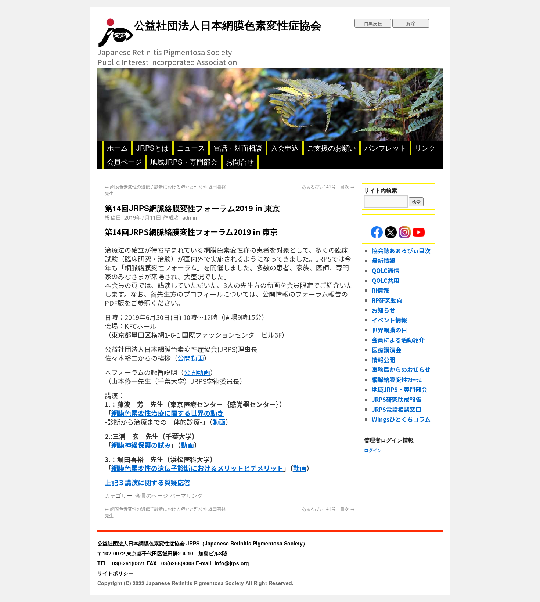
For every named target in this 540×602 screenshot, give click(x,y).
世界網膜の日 (389, 329)
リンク (425, 147)
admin (189, 217)
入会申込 (285, 147)
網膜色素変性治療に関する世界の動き (167, 413)
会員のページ (151, 495)
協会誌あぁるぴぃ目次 (401, 250)
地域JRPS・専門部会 (183, 161)
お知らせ (383, 310)
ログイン (373, 450)
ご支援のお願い (331, 147)
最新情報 (383, 260)
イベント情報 (389, 320)
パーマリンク (186, 495)
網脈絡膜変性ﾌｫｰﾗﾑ (397, 379)
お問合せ (240, 161)
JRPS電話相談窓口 (396, 409)
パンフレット (385, 147)
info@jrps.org (232, 563)
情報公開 (383, 359)
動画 (219, 421)
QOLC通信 (385, 270)
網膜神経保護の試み (141, 445)
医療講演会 (386, 349)
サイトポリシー (115, 573)
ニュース (191, 147)
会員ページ (124, 161)
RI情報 (380, 290)
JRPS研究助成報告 (396, 399)
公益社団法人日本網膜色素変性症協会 (227, 25)
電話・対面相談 (237, 147)
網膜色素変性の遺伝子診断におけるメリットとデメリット (197, 468)
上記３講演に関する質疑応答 (148, 482)
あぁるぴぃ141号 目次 (328, 186)
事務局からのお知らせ (401, 369)
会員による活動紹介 (398, 339)
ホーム (117, 147)
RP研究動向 (387, 300)
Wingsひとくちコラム (401, 419)
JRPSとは (152, 147)
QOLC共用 (385, 280)
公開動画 (190, 358)
